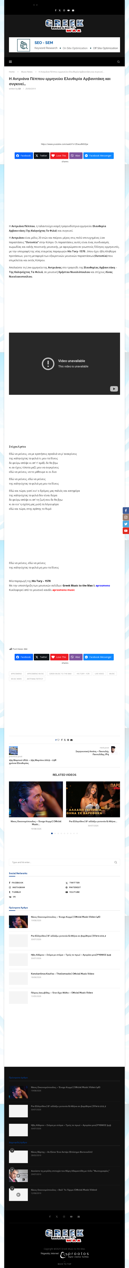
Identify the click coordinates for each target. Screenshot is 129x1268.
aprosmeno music (35, 673)
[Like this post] (58, 739)
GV (19, 88)
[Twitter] (60, 10)
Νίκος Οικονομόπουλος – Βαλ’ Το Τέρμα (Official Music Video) (64, 1190)
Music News (27, 71)
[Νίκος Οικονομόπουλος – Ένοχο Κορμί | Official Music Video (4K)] (36, 799)
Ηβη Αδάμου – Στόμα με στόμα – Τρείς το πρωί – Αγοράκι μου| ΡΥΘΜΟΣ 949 (71, 955)
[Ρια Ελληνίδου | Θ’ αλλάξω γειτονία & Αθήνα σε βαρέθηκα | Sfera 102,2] (93, 799)
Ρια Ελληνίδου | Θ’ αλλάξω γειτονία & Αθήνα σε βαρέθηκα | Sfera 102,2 (68, 936)
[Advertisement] (64, 116)
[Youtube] (68, 10)
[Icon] (18, 1175)
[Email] (73, 10)
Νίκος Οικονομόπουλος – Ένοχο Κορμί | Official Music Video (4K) (65, 917)
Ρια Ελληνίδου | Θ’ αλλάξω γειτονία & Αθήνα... (93, 821)
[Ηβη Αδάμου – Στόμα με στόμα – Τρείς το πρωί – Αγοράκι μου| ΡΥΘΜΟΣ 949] (18, 959)
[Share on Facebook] (61, 739)
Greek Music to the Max (78, 585)
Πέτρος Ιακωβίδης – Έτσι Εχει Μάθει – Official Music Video (62, 992)
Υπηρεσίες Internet (50, 1253)
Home (12, 71)
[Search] (118, 61)
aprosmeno (16, 673)
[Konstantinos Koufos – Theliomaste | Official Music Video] (18, 978)
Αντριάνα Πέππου (35, 679)
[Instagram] (64, 10)
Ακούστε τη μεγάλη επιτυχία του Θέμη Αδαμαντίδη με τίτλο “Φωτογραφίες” (70, 1171)
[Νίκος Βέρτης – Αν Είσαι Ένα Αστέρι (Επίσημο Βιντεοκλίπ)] (18, 1157)
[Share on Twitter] (65, 739)
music (112, 673)
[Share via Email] (71, 739)
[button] (34, 4)
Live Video (99, 673)
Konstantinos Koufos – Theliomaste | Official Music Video (59, 5)
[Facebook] (55, 10)
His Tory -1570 (83, 673)
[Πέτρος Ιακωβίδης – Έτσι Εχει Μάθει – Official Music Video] (18, 997)
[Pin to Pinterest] (68, 739)
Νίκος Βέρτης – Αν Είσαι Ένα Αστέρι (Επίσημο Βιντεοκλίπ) (61, 1152)
